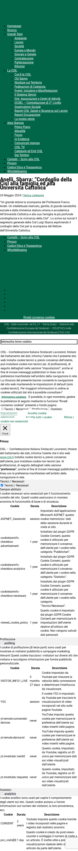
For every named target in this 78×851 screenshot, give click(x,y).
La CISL (12, 70)
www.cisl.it (7, 457)
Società (19, 46)
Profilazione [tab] (7, 639)
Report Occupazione (27, 115)
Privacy (12, 163)
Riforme (20, 66)
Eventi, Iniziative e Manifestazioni (36, 90)
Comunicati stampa (27, 143)
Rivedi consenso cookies (39, 317)
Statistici (56, 409)
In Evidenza (22, 139)
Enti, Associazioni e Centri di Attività (37, 99)
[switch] (2, 643)
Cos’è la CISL (23, 74)
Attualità (20, 131)
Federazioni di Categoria (30, 87)
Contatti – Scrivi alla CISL (23, 159)
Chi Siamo (21, 78)
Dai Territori (22, 155)
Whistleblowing (17, 171)
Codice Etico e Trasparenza (24, 167)
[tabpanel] (39, 564)
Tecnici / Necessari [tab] (12, 481)
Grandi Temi (15, 34)
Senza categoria (33, 195)
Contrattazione (24, 58)
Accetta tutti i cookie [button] (39, 417)
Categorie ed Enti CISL (29, 151)
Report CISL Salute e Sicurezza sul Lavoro (41, 111)
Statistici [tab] (5, 790)
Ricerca (12, 30)
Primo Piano (22, 127)
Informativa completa (13, 397)
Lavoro (19, 42)
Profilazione (39, 409)
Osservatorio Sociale (28, 107)
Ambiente (21, 38)
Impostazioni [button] (9, 413)
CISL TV (20, 147)
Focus (18, 135)
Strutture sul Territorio (28, 82)
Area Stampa (15, 123)
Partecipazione (24, 62)
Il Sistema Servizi (25, 94)
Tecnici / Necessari (16, 409)
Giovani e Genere (25, 54)
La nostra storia (25, 119)
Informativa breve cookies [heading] (16, 341)
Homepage (14, 26)
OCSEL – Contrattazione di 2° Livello (38, 103)
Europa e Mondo (25, 50)
